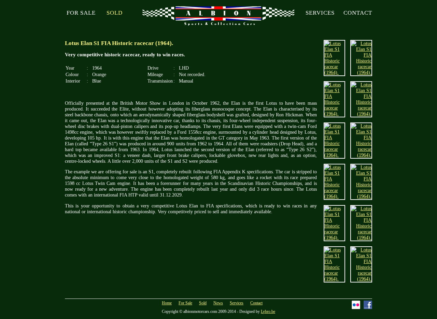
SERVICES (320, 13)
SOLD (115, 13)
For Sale (185, 303)
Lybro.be (268, 311)
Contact (256, 303)
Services (236, 303)
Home (167, 303)
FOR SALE (81, 13)
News (218, 303)
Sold (203, 303)
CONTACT (357, 13)
